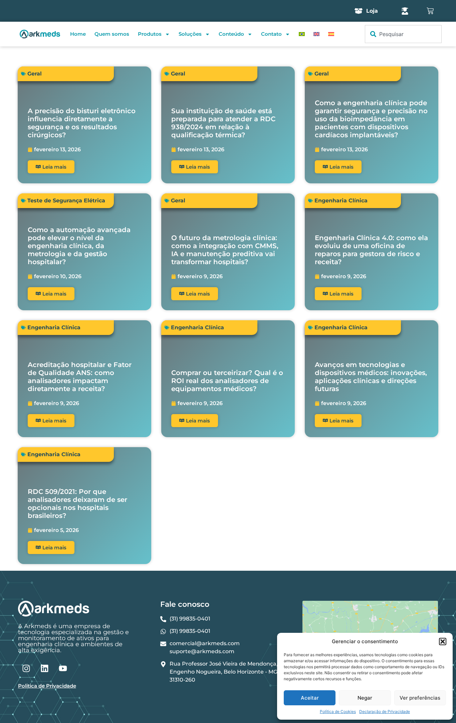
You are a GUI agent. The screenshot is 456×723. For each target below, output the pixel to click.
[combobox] (403, 34)
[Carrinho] (430, 10)
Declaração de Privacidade (384, 711)
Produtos (150, 34)
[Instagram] (26, 668)
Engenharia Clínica (341, 200)
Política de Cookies (338, 711)
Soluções (190, 34)
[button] (442, 641)
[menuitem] (301, 34)
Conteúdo (231, 34)
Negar (365, 698)
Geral (34, 73)
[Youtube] (63, 668)
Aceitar (310, 698)
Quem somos (111, 34)
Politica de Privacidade (47, 686)
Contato (271, 34)
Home (78, 34)
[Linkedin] (44, 668)
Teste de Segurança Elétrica (66, 200)
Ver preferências (420, 698)
